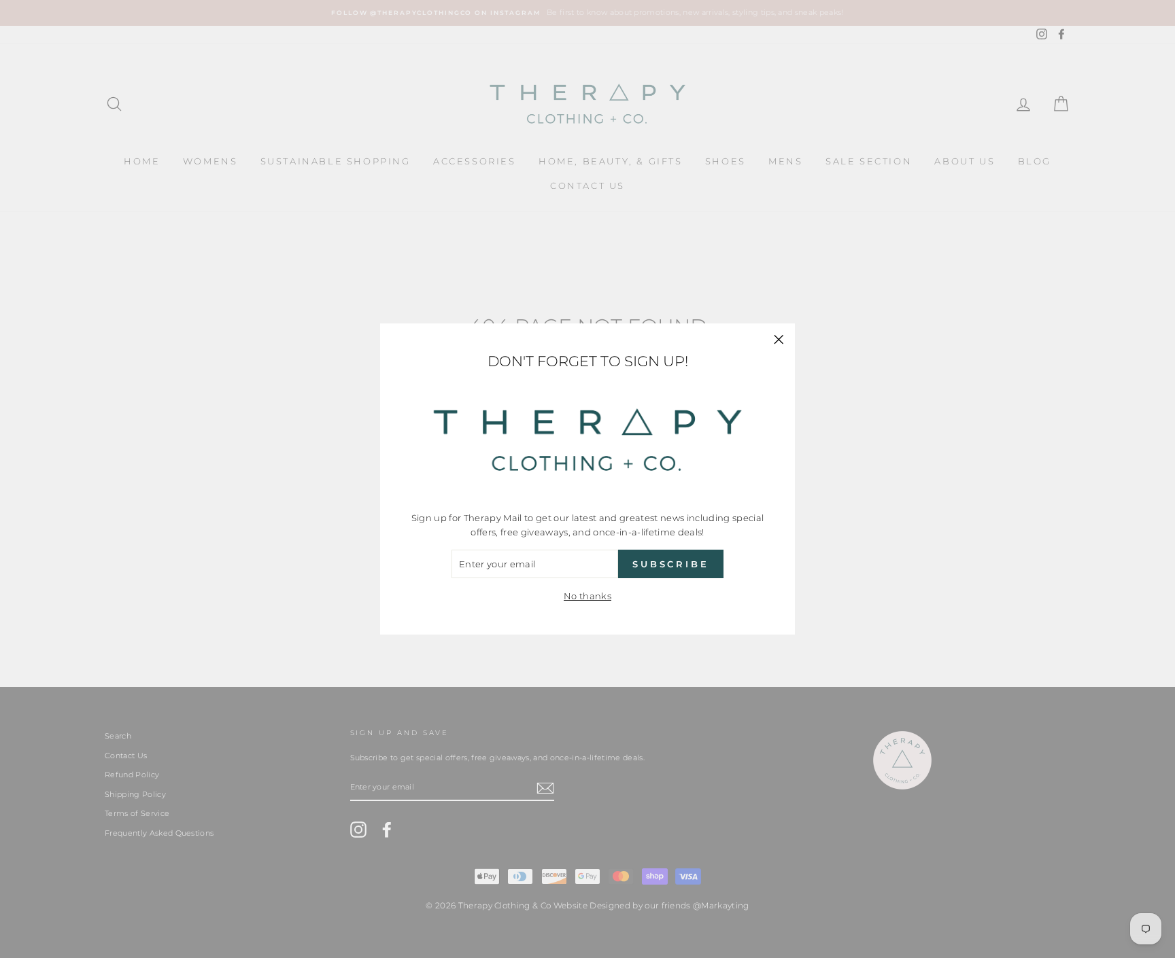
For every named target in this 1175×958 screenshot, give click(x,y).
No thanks (587, 595)
